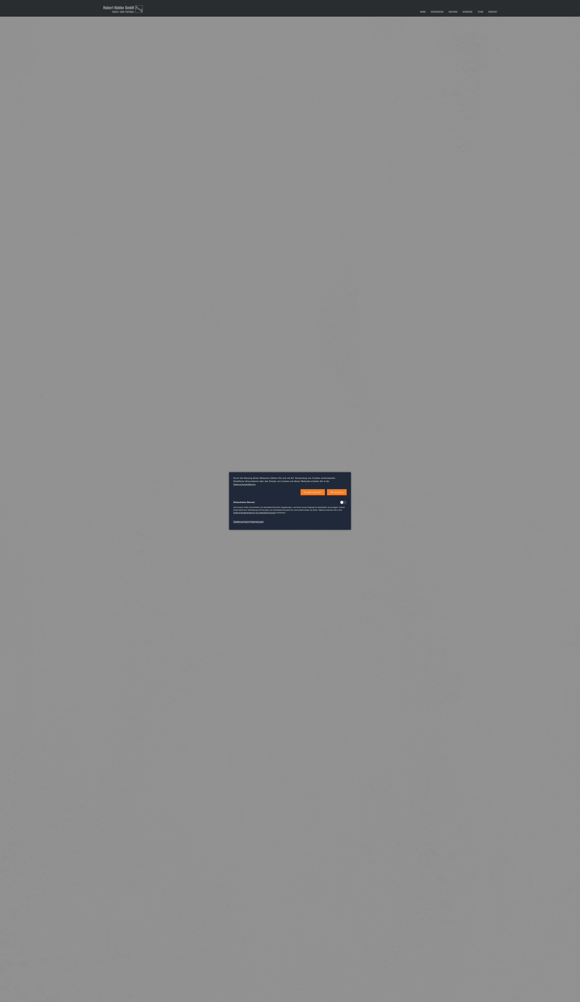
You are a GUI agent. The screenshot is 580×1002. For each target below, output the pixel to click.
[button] (313, 492)
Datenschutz (241, 521)
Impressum (257, 521)
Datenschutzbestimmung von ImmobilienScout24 (254, 513)
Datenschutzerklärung (244, 484)
